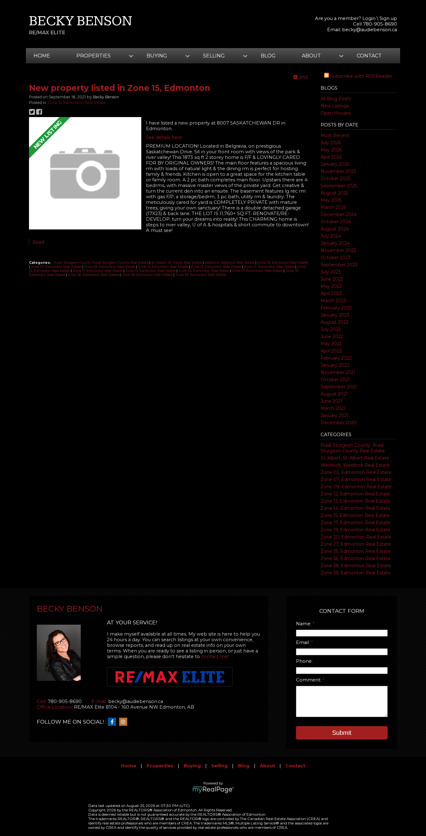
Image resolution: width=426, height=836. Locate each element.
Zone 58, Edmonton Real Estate (356, 565)
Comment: (309, 680)
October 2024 (336, 221)
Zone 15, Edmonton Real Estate (355, 515)
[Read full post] (85, 174)
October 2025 (335, 178)
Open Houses (336, 113)
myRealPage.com (213, 789)
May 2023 (331, 286)
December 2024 (338, 214)
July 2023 (331, 272)
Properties (160, 766)
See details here (164, 137)
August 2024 (335, 229)
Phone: (304, 661)
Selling (219, 766)
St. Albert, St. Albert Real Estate (355, 458)
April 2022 (331, 351)
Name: (304, 624)
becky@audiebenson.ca (369, 29)
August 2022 (334, 322)
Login (368, 18)
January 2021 (335, 415)
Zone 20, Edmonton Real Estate (356, 537)
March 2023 (333, 300)
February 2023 (336, 308)
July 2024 (331, 236)
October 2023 (336, 257)
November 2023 (338, 250)
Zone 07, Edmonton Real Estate (356, 479)
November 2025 (338, 171)
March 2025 (333, 207)
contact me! (215, 656)
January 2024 (335, 243)
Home (42, 56)
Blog (268, 56)
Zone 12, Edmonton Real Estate (355, 494)
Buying (192, 766)
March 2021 (333, 408)
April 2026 (331, 157)
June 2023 (332, 279)
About (267, 766)
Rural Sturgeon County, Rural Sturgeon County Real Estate (353, 448)
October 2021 (335, 379)
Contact (369, 56)
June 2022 (332, 336)
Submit (341, 732)
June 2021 (331, 401)
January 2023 (335, 315)
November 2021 (338, 372)
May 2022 (331, 344)
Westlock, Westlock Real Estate (355, 465)
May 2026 (331, 150)
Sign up (388, 18)
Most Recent (335, 135)
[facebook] (113, 722)
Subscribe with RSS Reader (360, 76)
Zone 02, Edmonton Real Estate (356, 472)
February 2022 (336, 358)
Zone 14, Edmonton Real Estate (355, 508)
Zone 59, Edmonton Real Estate (356, 573)
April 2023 (331, 293)
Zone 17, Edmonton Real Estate (355, 522)
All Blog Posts (336, 98)
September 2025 (339, 186)
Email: (303, 642)
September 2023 (339, 265)
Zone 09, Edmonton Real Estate (356, 486)
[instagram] (124, 722)
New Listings (335, 106)
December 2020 (339, 422)
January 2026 (335, 164)
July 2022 (331, 329)
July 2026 (331, 142)
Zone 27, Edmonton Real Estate (356, 544)
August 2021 (334, 394)
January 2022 (335, 365)
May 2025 (331, 200)
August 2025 (334, 193)
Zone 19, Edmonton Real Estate (355, 530)
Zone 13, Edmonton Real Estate (355, 501)
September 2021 (339, 387)
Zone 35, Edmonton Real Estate (355, 551)
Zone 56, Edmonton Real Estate (355, 558)
